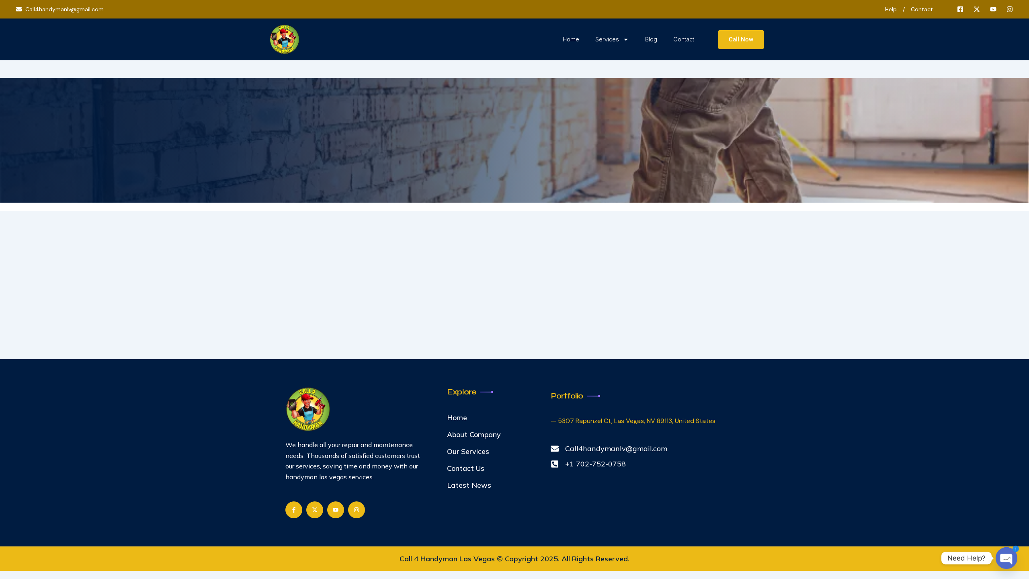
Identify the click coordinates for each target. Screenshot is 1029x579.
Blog (651, 39)
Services (607, 39)
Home (571, 39)
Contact (683, 39)
